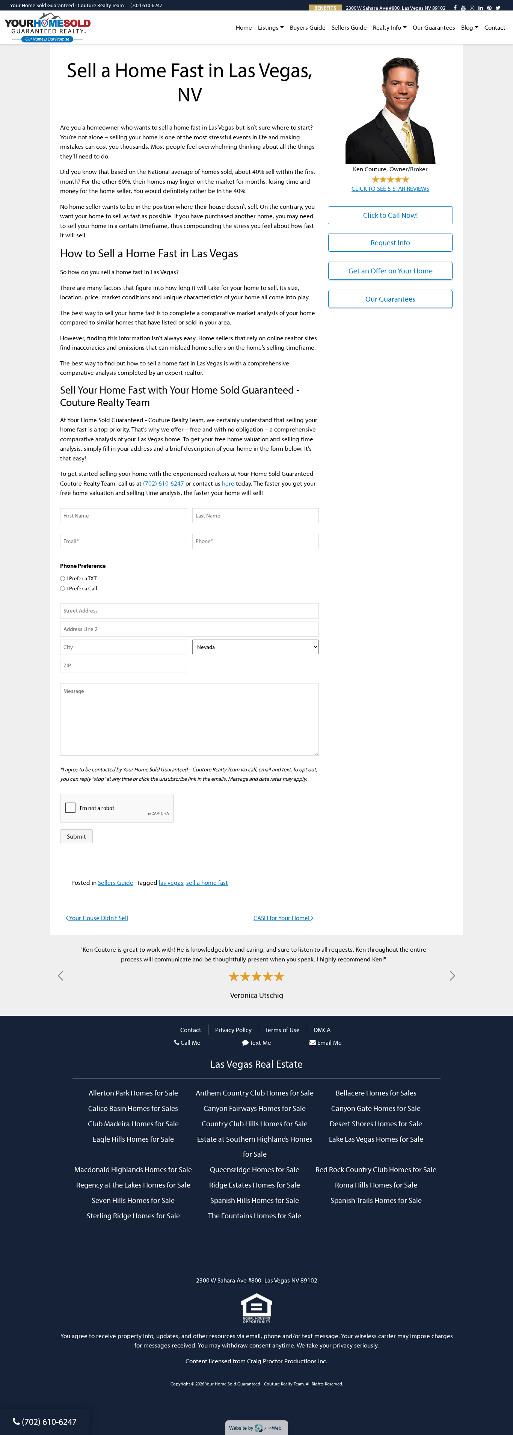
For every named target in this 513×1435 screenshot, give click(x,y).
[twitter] (498, 8)
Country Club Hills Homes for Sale (255, 1123)
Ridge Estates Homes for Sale (254, 1184)
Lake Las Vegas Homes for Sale (376, 1139)
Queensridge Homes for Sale (254, 1169)
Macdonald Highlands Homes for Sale (133, 1169)
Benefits (325, 8)
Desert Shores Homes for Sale (376, 1123)
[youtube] (463, 8)
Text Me (260, 1042)
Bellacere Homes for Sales (376, 1092)
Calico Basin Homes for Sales (133, 1108)
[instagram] (472, 8)
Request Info (390, 242)
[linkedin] (480, 8)
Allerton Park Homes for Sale (133, 1092)
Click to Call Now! (390, 215)
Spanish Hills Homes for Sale (254, 1200)
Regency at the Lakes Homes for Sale (133, 1184)
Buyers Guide (308, 27)
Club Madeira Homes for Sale (133, 1123)
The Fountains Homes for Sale (254, 1215)
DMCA (322, 1030)
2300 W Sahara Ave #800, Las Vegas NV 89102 (395, 8)
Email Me (329, 1042)
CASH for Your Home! (282, 918)
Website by (255, 1427)
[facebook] (455, 8)
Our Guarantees (434, 27)
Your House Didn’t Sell (98, 918)
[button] (60, 975)
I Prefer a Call (81, 588)
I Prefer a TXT (81, 578)
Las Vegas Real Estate (256, 1063)
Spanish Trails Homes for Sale (376, 1200)
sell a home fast (207, 882)
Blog (467, 27)
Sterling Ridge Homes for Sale (133, 1215)
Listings (268, 27)
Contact (494, 27)
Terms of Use (282, 1030)
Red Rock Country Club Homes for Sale (375, 1169)
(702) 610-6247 (146, 5)
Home (244, 27)
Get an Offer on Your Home (391, 270)
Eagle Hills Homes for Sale (133, 1139)
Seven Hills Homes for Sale (133, 1200)
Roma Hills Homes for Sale (376, 1184)
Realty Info (387, 27)
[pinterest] (489, 8)
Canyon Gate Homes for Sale (376, 1108)
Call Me (191, 1042)
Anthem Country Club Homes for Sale (255, 1092)
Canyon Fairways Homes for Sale (255, 1108)
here (228, 483)
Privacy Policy (233, 1030)
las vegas (171, 882)
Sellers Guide (349, 27)
